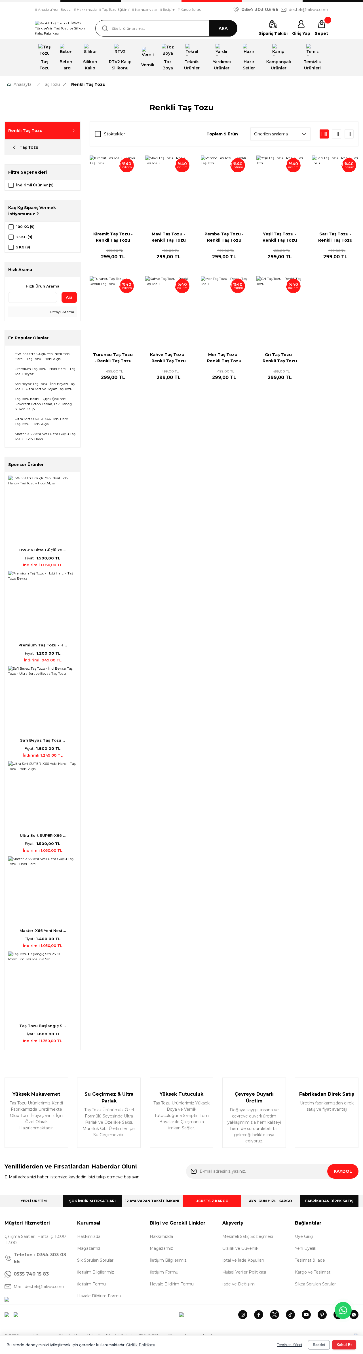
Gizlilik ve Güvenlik (240, 1248)
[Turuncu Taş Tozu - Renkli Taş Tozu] (113, 311)
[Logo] (60, 28)
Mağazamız (88, 1248)
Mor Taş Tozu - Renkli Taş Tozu (224, 357)
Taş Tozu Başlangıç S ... (42, 1025)
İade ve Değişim (238, 1284)
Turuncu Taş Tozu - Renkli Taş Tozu (113, 357)
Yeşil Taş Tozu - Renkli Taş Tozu (280, 237)
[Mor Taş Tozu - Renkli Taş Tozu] (224, 311)
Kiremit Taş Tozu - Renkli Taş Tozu (113, 237)
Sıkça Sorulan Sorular (315, 1284)
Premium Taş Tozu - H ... (42, 645)
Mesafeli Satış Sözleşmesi (247, 1236)
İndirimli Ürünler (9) (35, 185)
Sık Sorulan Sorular (95, 1260)
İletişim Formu (91, 1284)
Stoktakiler (114, 134)
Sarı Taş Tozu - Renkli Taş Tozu (335, 237)
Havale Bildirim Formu (99, 1295)
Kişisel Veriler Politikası (244, 1272)
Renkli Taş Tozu (88, 84)
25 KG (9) (24, 237)
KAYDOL (343, 1171)
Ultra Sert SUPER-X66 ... (43, 835)
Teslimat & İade (310, 1260)
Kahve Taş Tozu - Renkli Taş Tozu (168, 357)
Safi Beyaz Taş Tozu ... (42, 740)
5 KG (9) (23, 247)
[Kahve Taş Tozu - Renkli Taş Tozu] (168, 311)
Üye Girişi (304, 1236)
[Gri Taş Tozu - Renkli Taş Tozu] (279, 311)
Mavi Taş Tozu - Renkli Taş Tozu (168, 237)
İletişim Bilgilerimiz (95, 1272)
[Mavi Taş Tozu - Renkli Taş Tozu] (168, 190)
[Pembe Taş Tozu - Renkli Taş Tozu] (224, 190)
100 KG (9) (25, 227)
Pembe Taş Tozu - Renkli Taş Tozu (224, 237)
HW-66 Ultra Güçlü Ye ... (42, 550)
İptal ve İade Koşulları (243, 1260)
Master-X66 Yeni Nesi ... (43, 930)
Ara (69, 297)
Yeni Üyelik (305, 1248)
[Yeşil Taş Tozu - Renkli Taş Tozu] (279, 190)
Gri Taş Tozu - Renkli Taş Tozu (280, 357)
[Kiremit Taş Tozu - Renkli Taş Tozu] (113, 190)
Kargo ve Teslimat (312, 1272)
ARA (223, 28)
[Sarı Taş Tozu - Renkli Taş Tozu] (335, 190)
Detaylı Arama (61, 312)
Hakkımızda (88, 1236)
